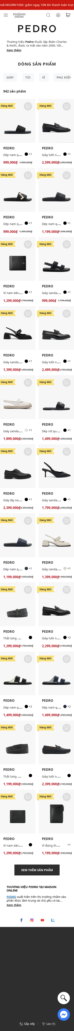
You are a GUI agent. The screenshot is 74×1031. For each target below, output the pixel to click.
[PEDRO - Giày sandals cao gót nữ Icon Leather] (56, 466)
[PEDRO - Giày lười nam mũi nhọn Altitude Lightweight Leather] (56, 604)
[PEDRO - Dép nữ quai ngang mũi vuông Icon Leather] (56, 397)
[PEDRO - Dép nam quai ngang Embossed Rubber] (17, 190)
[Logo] (19, 15)
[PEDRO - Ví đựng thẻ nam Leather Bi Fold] (56, 811)
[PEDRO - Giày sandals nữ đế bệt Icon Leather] (17, 397)
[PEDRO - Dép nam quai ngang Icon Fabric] (17, 121)
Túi (28, 77)
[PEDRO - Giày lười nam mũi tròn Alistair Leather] (56, 121)
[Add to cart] (28, 106)
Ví (43, 77)
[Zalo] (53, 920)
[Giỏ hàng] (68, 15)
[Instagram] (32, 920)
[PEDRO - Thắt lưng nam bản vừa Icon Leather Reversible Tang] (17, 604)
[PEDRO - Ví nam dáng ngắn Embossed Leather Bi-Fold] (17, 811)
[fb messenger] (64, 1014)
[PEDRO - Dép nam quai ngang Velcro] (17, 673)
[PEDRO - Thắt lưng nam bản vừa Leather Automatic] (17, 742)
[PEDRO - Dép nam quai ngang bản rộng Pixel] (56, 190)
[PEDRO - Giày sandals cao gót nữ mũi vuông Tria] (17, 328)
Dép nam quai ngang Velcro (22, 707)
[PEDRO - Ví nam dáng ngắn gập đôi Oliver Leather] (17, 259)
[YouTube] (42, 920)
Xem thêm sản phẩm (37, 870)
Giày (10, 77)
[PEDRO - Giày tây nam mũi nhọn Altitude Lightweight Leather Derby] (17, 466)
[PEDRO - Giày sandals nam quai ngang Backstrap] (56, 259)
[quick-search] (64, 998)
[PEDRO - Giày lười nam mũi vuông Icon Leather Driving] (56, 742)
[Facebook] (21, 920)
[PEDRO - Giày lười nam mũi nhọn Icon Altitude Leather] (56, 328)
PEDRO (9, 148)
